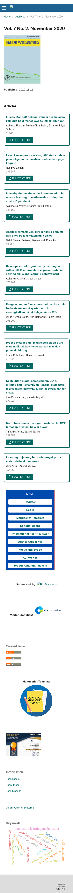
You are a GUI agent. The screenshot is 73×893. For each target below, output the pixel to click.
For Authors (12, 784)
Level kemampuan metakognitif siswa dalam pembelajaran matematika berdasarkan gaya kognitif (35, 159)
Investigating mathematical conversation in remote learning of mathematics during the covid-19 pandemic (35, 197)
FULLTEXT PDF (21, 140)
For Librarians (13, 790)
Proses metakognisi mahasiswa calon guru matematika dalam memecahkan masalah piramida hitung (34, 346)
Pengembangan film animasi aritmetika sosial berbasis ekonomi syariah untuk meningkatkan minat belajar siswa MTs (36, 308)
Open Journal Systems (20, 807)
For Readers (13, 778)
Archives (20, 16)
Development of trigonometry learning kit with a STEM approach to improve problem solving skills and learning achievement (34, 270)
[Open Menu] (4, 8)
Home (7, 16)
